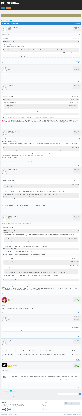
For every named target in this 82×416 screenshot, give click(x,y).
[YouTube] (8, 409)
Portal (55, 7)
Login (3, 7)
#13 (79, 92)
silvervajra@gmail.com (13, 216)
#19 (79, 347)
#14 (79, 138)
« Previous (6, 20)
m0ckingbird (73, 414)
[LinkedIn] (5, 409)
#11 (79, 34)
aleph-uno (10, 85)
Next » (15, 20)
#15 (79, 176)
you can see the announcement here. (16, 49)
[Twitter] (10, 409)
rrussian (10, 66)
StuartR (10, 364)
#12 (79, 74)
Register (8, 7)
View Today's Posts (11, 11)
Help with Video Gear (22, 15)
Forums (59, 7)
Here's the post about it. (7, 155)
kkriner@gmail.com (13, 27)
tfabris (9, 298)
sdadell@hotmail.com (13, 131)
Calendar (75, 7)
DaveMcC (10, 340)
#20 (79, 370)
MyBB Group (15, 414)
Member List (70, 7)
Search (64, 7)
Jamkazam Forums (13, 15)
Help (80, 7)
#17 (79, 305)
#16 (79, 223)
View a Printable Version (6, 393)
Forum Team (45, 409)
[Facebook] (3, 409)
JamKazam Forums (5, 15)
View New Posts (4, 11)
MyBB (7, 414)
